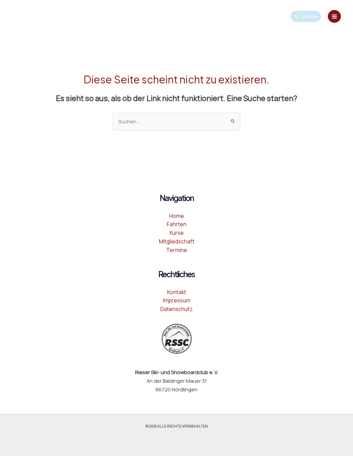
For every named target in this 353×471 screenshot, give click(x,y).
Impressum (176, 300)
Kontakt (176, 292)
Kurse (177, 233)
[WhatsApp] (41, 16)
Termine (176, 250)
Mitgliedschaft (176, 241)
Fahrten (176, 224)
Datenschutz (176, 309)
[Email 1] (55, 16)
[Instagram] (26, 16)
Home (176, 216)
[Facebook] (12, 16)
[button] (306, 16)
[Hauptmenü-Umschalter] (334, 16)
